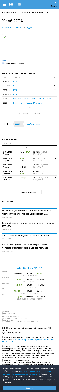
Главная (8, 13)
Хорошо (29, 388)
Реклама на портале (10, 316)
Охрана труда (7, 320)
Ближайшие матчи (29, 268)
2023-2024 (7, 94)
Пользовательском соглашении (26, 374)
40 (55, 86)
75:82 (40, 153)
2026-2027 (7, 81)
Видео (29, 28)
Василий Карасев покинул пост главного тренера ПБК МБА (28, 225)
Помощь (5, 311)
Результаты (25, 13)
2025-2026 (7, 86)
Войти (54, 6)
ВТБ (15, 81)
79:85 (40, 172)
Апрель (8, 153)
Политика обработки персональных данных (20, 322)
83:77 (40, 159)
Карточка (6, 28)
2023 (5, 99)
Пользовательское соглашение (15, 318)
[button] (8, 124)
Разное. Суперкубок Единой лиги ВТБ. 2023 (32, 99)
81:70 (40, 166)
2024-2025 (7, 90)
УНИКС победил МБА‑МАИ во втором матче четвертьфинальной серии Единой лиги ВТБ (25, 246)
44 (55, 90)
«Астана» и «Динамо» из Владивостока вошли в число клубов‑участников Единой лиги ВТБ (26, 212)
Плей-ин (8, 172)
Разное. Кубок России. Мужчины (27, 103)
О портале (6, 315)
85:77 (40, 179)
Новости (19, 28)
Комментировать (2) (29, 192)
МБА (4, 60)
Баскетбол (45, 13)
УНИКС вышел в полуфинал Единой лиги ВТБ (25, 235)
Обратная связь (8, 313)
